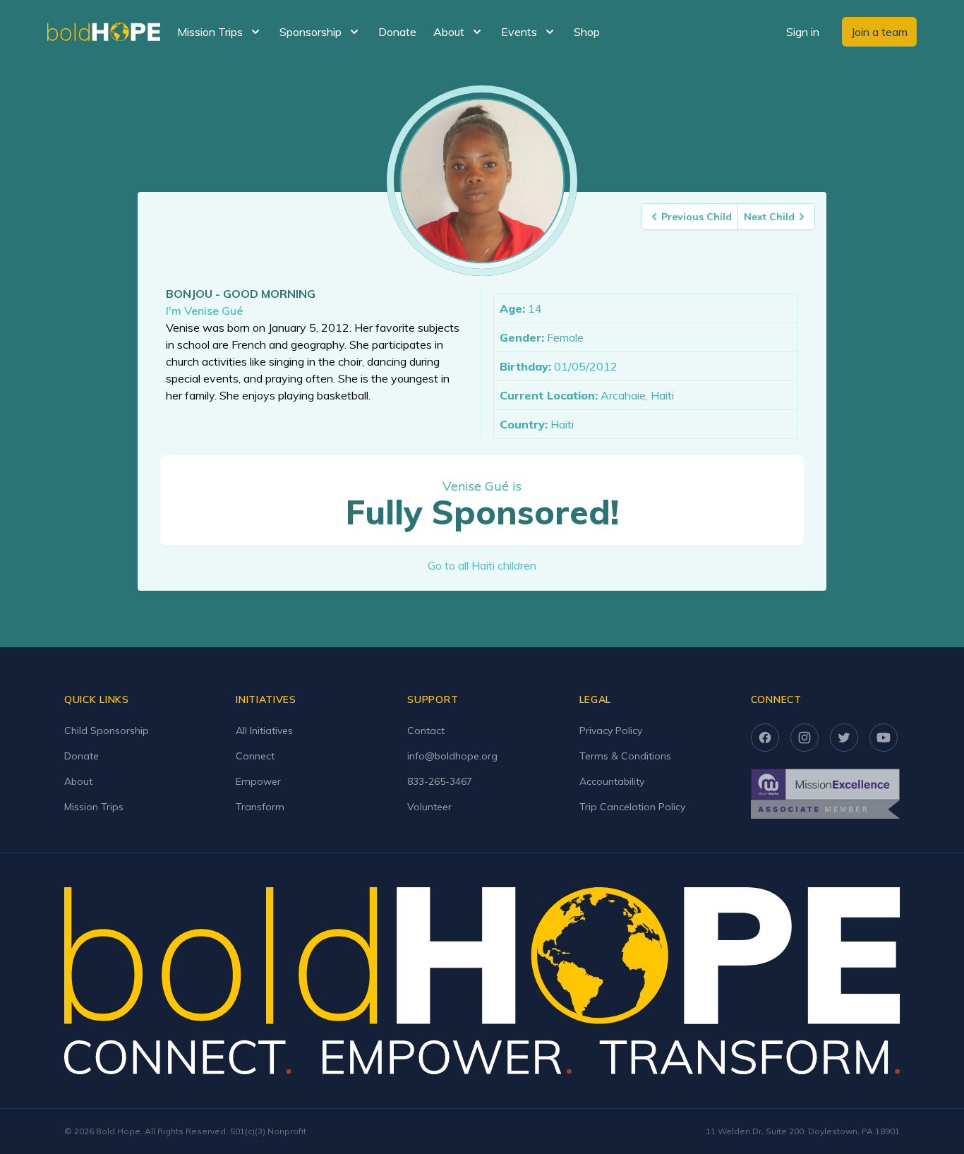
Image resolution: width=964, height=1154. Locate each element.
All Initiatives (264, 730)
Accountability (611, 781)
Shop (587, 32)
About (78, 781)
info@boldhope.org (452, 756)
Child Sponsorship (106, 730)
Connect (255, 756)
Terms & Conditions (625, 756)
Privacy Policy (610, 730)
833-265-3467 (439, 781)
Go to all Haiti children (482, 565)
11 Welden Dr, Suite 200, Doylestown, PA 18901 (803, 1131)
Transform (260, 806)
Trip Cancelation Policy (632, 806)
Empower (258, 781)
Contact (426, 730)
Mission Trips (93, 806)
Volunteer (429, 806)
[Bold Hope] (103, 32)
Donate (397, 32)
